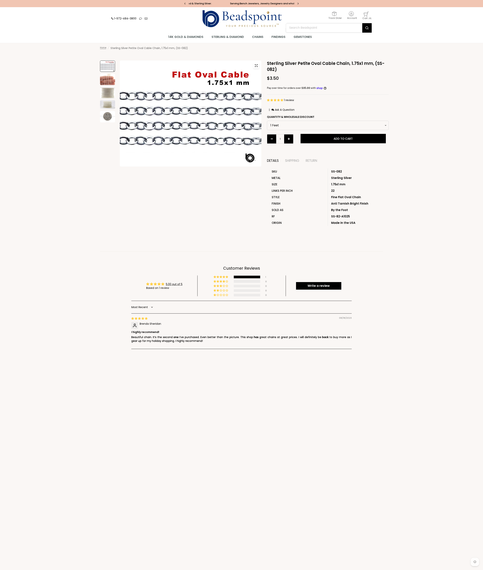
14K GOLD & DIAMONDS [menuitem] (185, 37)
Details (273, 160)
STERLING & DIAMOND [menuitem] (228, 37)
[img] (139, 318)
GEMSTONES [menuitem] (303, 37)
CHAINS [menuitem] (257, 37)
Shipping (292, 160)
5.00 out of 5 (174, 284)
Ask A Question (284, 110)
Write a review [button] (319, 286)
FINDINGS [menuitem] (278, 37)
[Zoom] (256, 65)
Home (103, 47)
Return (311, 160)
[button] (275, 100)
